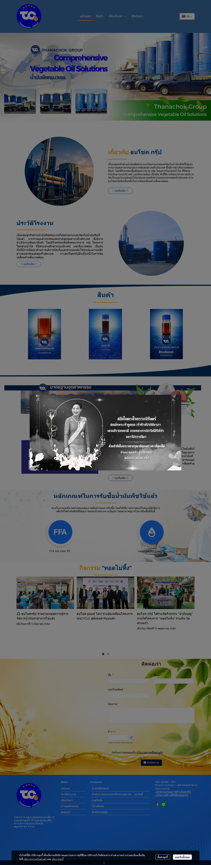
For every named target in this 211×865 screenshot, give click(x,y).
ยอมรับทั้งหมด (182, 857)
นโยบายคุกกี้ (58, 859)
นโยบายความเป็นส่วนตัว (35, 859)
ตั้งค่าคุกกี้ (162, 857)
